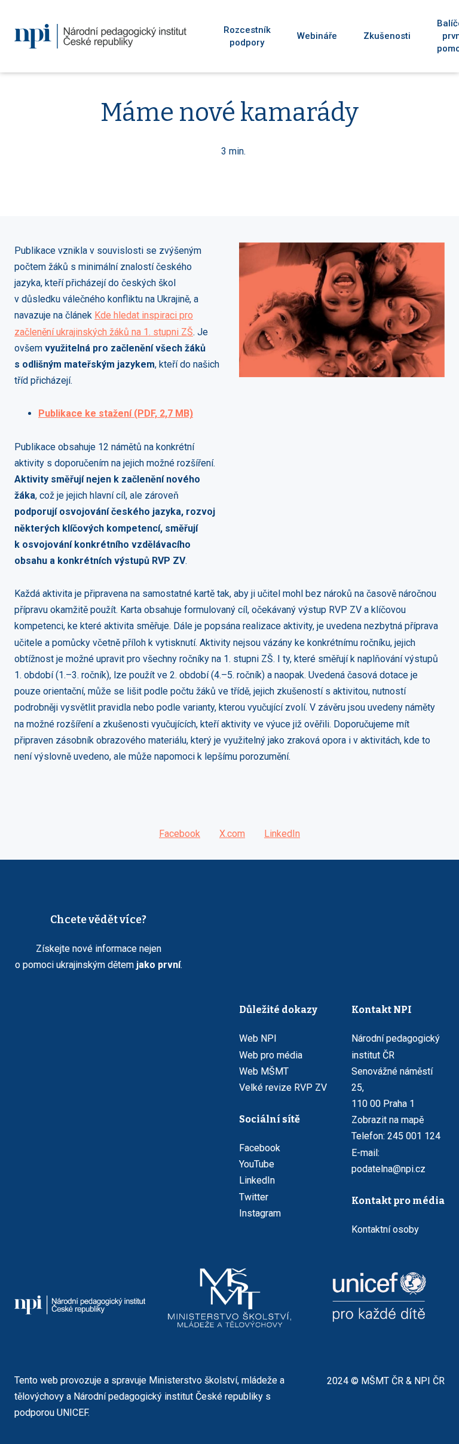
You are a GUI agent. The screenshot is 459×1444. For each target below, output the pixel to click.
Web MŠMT (264, 1071)
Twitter (253, 1197)
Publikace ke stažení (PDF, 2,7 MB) (115, 413)
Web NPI (258, 1038)
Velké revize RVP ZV (283, 1087)
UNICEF (72, 1412)
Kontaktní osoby (385, 1229)
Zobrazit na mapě (387, 1120)
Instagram (260, 1213)
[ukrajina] (100, 36)
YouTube (256, 1164)
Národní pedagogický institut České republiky (168, 1396)
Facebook (259, 1148)
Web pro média (270, 1055)
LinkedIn (257, 1180)
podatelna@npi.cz (388, 1169)
